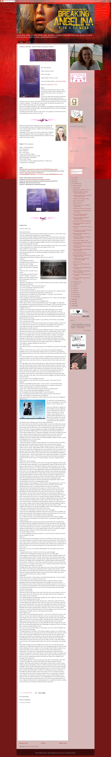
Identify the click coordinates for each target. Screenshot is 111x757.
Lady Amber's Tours (52, 84)
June (74, 288)
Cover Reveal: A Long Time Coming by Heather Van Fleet (82, 231)
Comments (75, 172)
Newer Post (23, 743)
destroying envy (77, 261)
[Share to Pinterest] (45, 693)
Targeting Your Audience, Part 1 (81, 198)
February (75, 294)
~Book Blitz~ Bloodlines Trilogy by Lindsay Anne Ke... (81, 237)
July (74, 286)
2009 (73, 305)
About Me (28, 42)
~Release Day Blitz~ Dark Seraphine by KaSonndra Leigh (82, 196)
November (76, 185)
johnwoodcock (60, 753)
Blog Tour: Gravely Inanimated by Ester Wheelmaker (81, 271)
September (76, 281)
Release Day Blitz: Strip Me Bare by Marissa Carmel (82, 250)
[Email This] (38, 693)
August (75, 284)
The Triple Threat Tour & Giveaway (82, 208)
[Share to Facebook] (43, 693)
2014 (73, 179)
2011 (73, 301)
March (75, 292)
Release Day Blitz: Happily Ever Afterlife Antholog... (81, 218)
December (76, 183)
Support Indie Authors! (78, 200)
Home (21, 42)
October (75, 188)
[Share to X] (41, 693)
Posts (73, 170)
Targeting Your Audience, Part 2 (81, 189)
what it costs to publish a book (80, 240)
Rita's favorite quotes (76, 323)
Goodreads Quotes (87, 330)
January (75, 296)
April (74, 290)
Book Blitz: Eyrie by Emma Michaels (82, 221)
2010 (73, 303)
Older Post (62, 743)
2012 (73, 299)
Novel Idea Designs (61, 81)
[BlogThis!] (40, 693)
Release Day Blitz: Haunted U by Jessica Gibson (81, 234)
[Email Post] (35, 692)
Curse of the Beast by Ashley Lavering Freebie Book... (80, 215)
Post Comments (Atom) (32, 746)
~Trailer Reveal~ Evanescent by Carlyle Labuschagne (81, 259)
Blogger (73, 753)
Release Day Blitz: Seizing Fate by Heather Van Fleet (82, 255)
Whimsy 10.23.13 (77, 203)
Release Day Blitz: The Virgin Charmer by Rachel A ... (80, 192)
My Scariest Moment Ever (79, 252)
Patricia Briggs (80, 327)
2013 (73, 181)
